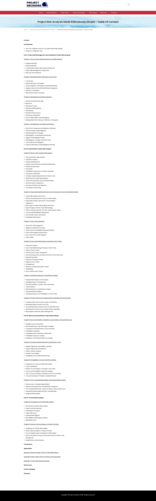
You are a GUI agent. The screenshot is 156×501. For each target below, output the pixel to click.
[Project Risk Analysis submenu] (86, 12)
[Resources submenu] (108, 12)
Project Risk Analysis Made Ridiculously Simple (42, 29)
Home (25, 29)
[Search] (128, 4)
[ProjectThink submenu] (70, 12)
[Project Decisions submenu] (58, 12)
